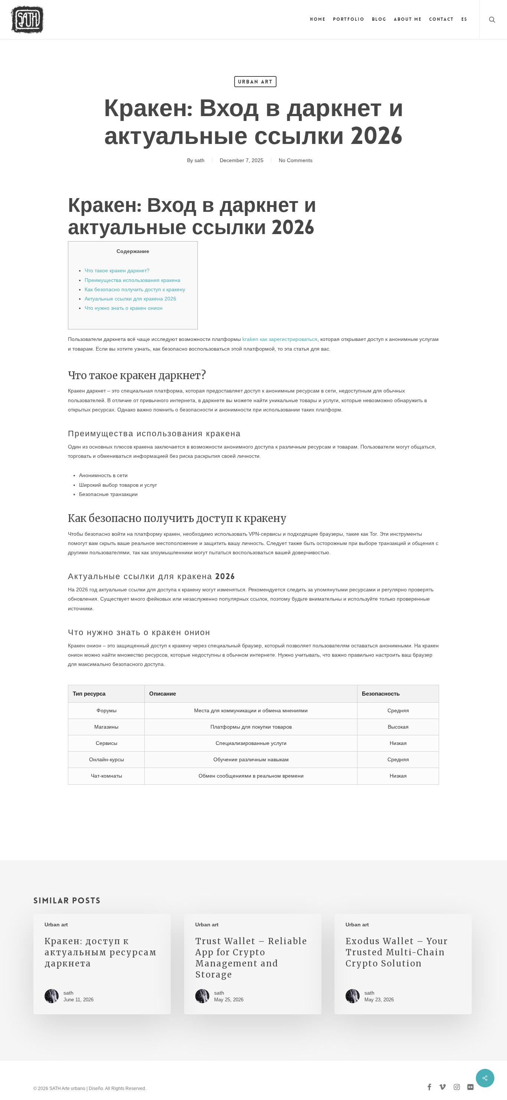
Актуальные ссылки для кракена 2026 (130, 299)
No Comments (296, 160)
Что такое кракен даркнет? (117, 270)
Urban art (255, 81)
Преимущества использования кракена (132, 280)
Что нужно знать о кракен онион (124, 308)
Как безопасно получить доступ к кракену (135, 289)
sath (199, 160)
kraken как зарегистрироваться (279, 339)
